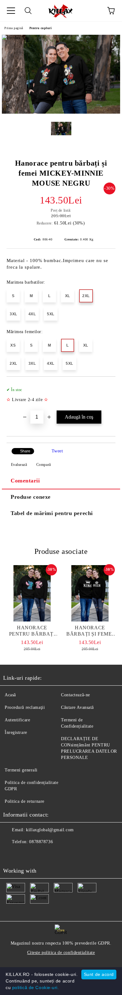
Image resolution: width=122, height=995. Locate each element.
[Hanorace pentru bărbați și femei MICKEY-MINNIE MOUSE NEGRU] (61, 112)
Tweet (57, 451)
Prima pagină (13, 28)
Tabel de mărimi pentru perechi (52, 513)
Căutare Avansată (77, 707)
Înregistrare (16, 732)
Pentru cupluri (40, 28)
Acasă (10, 695)
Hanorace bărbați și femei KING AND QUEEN (90, 631)
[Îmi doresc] (106, 387)
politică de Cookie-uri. (35, 987)
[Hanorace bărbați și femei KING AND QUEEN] (90, 593)
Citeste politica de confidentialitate (61, 952)
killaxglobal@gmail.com (50, 829)
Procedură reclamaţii (25, 707)
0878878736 (41, 841)
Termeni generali (21, 770)
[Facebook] (11, 854)
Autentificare (17, 720)
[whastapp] (39, 854)
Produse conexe (31, 497)
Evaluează (19, 464)
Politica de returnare (24, 801)
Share (25, 451)
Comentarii (25, 480)
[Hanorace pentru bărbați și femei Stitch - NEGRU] (32, 593)
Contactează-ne (75, 695)
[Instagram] (25, 854)
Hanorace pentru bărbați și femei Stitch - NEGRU (32, 631)
